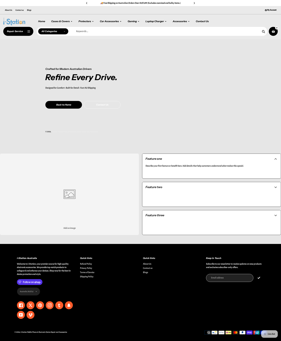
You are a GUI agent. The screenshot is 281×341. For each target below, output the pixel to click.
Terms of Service (87, 272)
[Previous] (86, 3)
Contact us (19, 10)
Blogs (29, 10)
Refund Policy (86, 264)
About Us (8, 10)
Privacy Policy (86, 268)
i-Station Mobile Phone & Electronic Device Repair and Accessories (74, 131)
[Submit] (259, 278)
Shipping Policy (87, 276)
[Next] (194, 3)
